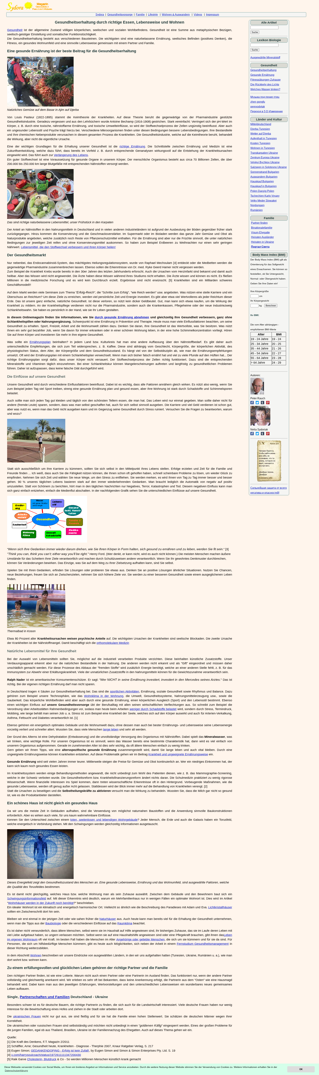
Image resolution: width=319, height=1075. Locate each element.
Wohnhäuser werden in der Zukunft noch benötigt (41, 903)
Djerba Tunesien (260, 129)
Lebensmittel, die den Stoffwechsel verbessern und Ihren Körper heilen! (68, 247)
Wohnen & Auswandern (176, 14)
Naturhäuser (107, 919)
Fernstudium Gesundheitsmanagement (203, 943)
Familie (140, 14)
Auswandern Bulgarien (263, 176)
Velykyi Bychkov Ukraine (265, 162)
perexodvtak (257, 106)
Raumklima (124, 923)
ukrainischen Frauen (27, 1016)
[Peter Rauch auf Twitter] (257, 403)
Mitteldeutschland (260, 124)
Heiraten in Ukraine (262, 242)
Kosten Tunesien (260, 143)
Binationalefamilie (261, 227)
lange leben (110, 729)
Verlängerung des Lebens (71, 155)
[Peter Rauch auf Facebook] (252, 403)
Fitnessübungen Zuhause (265, 79)
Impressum (212, 14)
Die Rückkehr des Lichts (264, 84)
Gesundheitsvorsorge (120, 14)
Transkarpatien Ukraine (264, 152)
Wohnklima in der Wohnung (103, 696)
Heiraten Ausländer (262, 237)
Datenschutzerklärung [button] (16, 1070)
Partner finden (259, 222)
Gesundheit (14, 30)
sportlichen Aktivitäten (124, 691)
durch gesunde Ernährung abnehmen (122, 317)
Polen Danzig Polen (262, 191)
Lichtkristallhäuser (220, 907)
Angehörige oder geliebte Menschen (140, 939)
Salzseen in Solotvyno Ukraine (268, 167)
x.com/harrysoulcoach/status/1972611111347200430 (46, 1055)
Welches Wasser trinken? (265, 89)
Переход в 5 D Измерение (266, 111)
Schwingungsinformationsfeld (26, 898)
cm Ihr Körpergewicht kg (259, 301)
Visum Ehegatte (260, 232)
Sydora (100, 14)
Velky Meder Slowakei (263, 200)
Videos (198, 14)
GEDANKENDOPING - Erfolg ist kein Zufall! (60, 1050)
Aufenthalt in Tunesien (263, 138)
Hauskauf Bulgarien (262, 181)
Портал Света (260, 246)
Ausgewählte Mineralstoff (265, 57)
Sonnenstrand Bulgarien (264, 172)
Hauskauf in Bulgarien (263, 186)
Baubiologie (53, 923)
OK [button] (301, 1069)
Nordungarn (257, 205)
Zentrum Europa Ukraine (264, 157)
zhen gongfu (257, 101)
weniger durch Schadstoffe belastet (153, 709)
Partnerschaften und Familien (45, 997)
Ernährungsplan (40, 342)
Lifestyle (153, 14)
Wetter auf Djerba (260, 133)
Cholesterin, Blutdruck (41, 1059)
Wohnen (35, 955)
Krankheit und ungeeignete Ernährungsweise (178, 754)
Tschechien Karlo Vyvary (264, 195)
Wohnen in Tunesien (262, 148)
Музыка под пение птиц (264, 97)
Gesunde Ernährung (262, 74)
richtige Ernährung (132, 146)
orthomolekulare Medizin (113, 643)
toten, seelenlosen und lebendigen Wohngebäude (104, 819)
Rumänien (256, 210)
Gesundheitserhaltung (263, 70)
